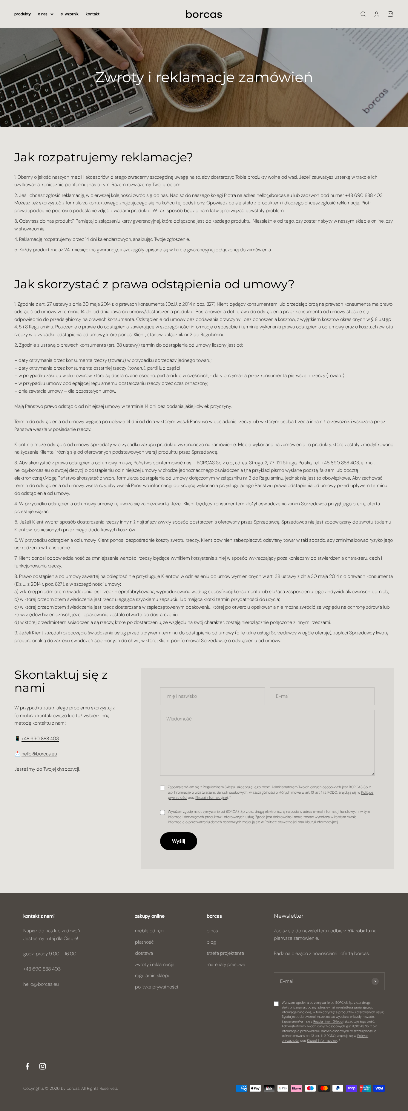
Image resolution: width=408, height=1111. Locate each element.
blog (211, 942)
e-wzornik (70, 13)
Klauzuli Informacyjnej (211, 797)
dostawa (144, 953)
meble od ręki (149, 931)
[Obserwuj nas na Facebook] (27, 1066)
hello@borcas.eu (39, 754)
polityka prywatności (156, 987)
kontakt (92, 13)
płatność (144, 942)
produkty (22, 13)
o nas (42, 13)
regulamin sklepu (153, 975)
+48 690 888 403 (40, 738)
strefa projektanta (225, 953)
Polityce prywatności (281, 822)
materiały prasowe (226, 964)
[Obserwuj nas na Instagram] (43, 1066)
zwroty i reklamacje (154, 964)
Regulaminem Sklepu (219, 787)
